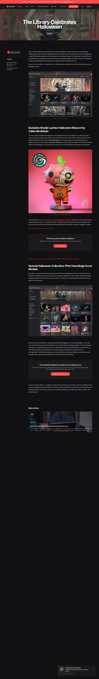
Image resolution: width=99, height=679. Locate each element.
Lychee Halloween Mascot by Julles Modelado (12, 64)
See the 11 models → (69, 1)
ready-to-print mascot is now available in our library (54, 220)
